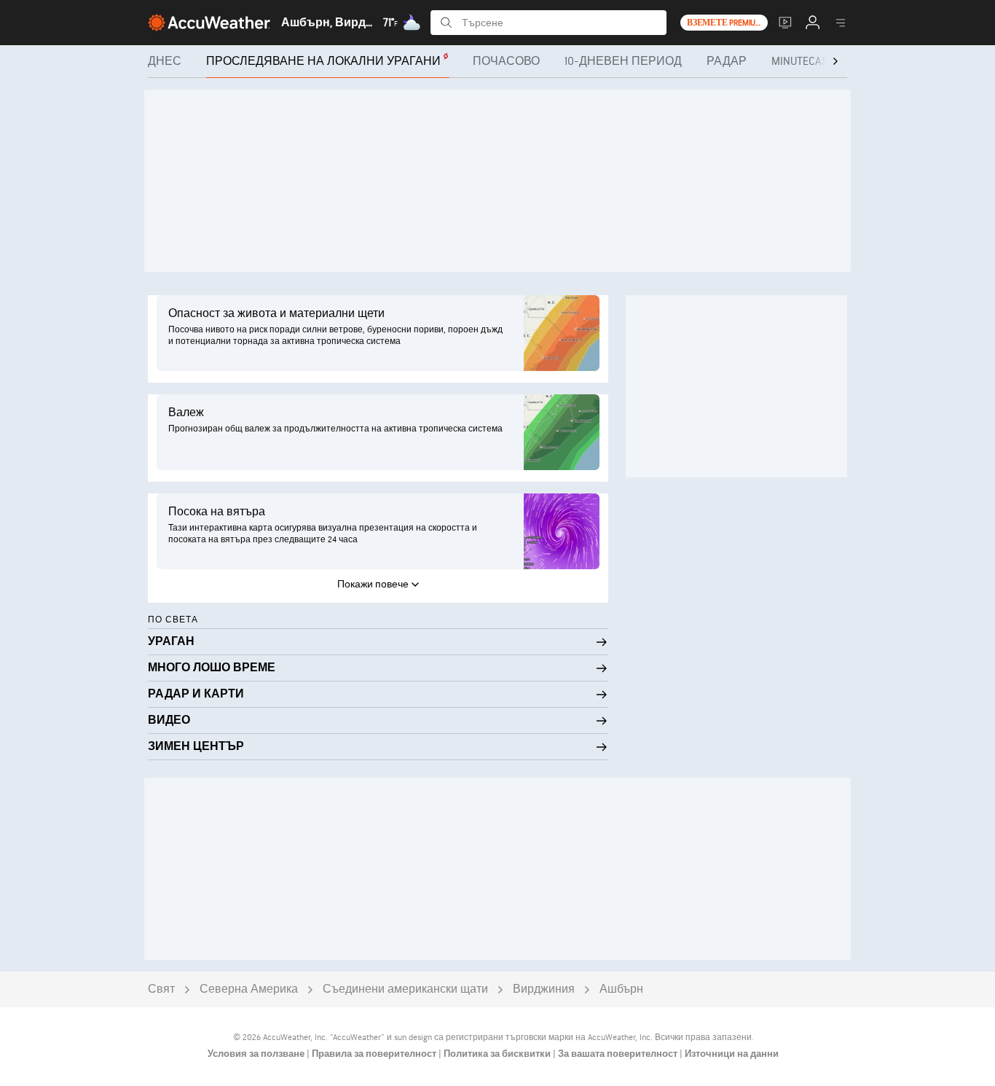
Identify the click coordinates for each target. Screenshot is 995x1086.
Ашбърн (621, 989)
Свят (161, 989)
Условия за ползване (257, 1054)
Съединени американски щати (405, 989)
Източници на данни (732, 1054)
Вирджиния (544, 989)
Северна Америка (249, 989)
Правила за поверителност (375, 1054)
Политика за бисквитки (498, 1054)
